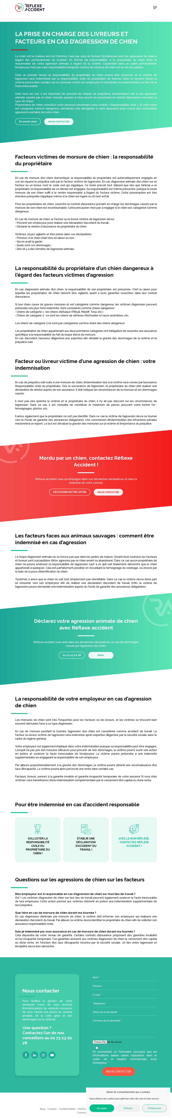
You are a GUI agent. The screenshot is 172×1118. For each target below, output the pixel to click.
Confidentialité (67, 1109)
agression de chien (116, 361)
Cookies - (53, 1109)
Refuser (128, 1108)
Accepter (102, 1108)
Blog (42, 1109)
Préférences (154, 1108)
